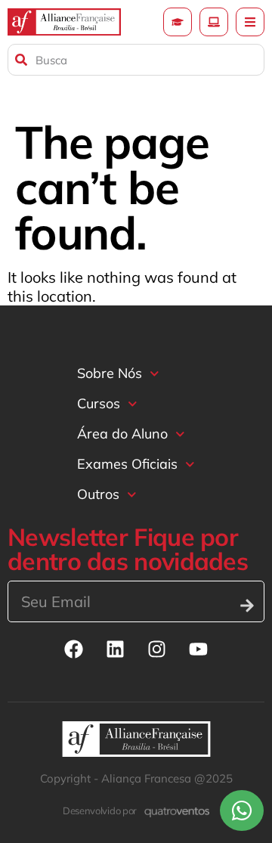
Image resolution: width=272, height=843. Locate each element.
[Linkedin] (115, 649)
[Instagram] (157, 649)
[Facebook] (74, 649)
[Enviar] (247, 605)
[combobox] (136, 60)
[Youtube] (199, 649)
